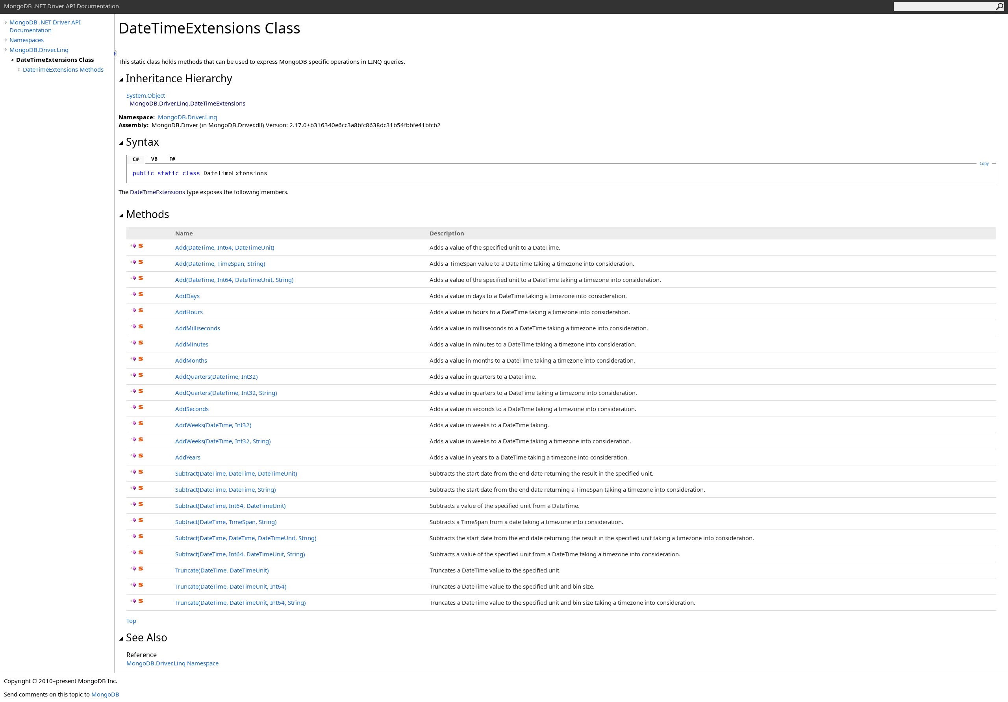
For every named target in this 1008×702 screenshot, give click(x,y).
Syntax (142, 142)
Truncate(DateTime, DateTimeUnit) (222, 570)
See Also (146, 637)
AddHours (189, 312)
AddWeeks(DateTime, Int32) (213, 425)
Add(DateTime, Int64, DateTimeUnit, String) (234, 279)
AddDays (187, 296)
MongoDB (105, 694)
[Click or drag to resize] (116, 53)
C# (136, 159)
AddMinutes (191, 344)
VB (154, 159)
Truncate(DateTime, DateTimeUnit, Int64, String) (240, 602)
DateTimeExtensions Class (55, 59)
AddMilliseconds (197, 328)
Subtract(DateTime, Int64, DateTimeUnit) (230, 505)
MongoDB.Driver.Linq (39, 50)
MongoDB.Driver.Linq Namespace (172, 663)
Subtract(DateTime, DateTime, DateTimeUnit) (236, 473)
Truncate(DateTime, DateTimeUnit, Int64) (231, 586)
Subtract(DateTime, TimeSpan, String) (226, 522)
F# (172, 159)
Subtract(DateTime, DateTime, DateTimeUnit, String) (246, 538)
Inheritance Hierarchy (179, 78)
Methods (147, 214)
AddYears (187, 457)
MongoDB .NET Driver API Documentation (45, 26)
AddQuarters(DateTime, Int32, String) (226, 392)
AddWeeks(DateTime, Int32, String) (223, 441)
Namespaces (26, 40)
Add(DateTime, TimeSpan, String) (220, 263)
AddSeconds (192, 409)
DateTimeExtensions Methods (63, 69)
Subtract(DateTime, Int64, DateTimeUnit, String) (240, 554)
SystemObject (145, 95)
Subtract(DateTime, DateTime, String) (225, 489)
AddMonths (191, 360)
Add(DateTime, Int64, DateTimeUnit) (224, 247)
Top (131, 620)
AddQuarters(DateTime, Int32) (216, 376)
